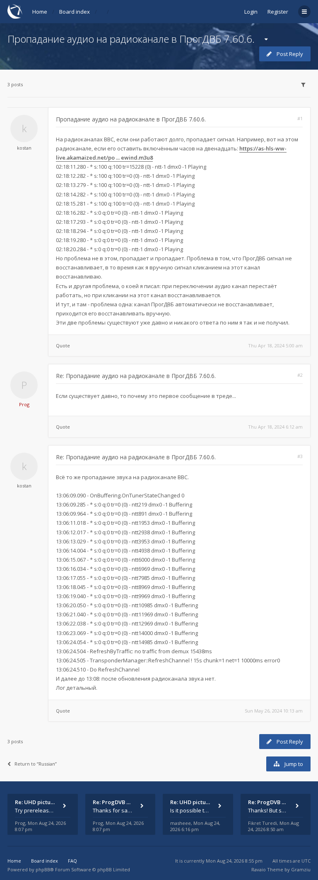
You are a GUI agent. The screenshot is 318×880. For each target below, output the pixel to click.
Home (39, 11)
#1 (300, 118)
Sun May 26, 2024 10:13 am (274, 711)
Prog (24, 404)
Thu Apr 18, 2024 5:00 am (275, 345)
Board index (74, 11)
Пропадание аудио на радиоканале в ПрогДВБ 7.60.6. (131, 39)
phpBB (43, 869)
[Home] (14, 11)
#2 (300, 375)
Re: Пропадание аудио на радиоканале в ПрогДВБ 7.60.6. (136, 376)
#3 (300, 456)
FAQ (72, 861)
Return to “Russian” (35, 764)
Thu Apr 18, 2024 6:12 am (275, 427)
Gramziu (301, 869)
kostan (24, 148)
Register (277, 11)
